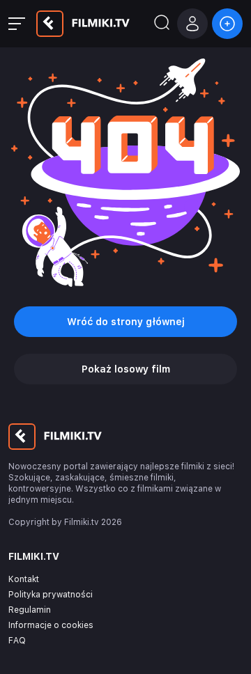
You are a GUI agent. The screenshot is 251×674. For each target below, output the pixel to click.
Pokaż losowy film (126, 369)
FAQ (17, 640)
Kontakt (23, 579)
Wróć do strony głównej (126, 321)
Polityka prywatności (50, 594)
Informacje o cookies (50, 625)
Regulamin (29, 610)
